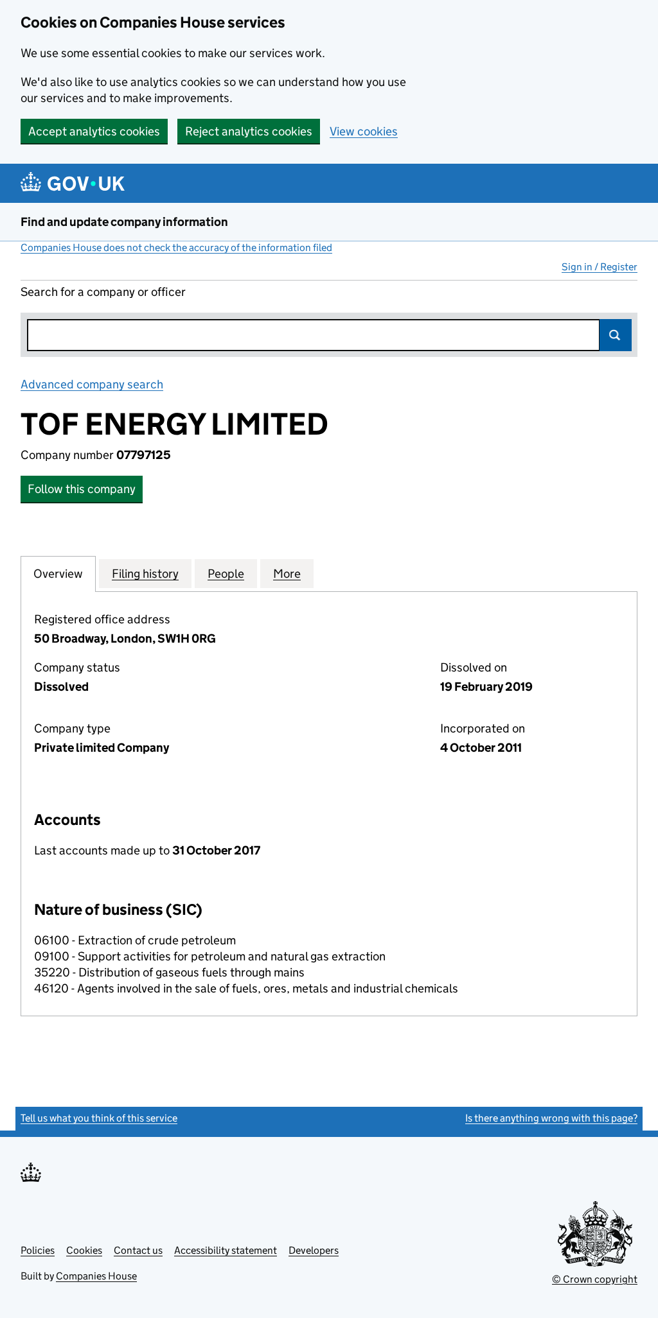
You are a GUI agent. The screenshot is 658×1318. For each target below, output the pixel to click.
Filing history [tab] (145, 573)
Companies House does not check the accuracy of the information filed (176, 247)
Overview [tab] (58, 573)
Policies (38, 1250)
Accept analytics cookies (94, 131)
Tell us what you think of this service (99, 1118)
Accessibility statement (225, 1250)
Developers (314, 1250)
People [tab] (226, 573)
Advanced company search (92, 384)
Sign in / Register (599, 267)
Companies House (96, 1276)
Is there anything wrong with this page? (551, 1118)
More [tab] (287, 573)
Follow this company (82, 488)
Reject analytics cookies (248, 131)
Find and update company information (124, 221)
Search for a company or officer (103, 291)
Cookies (84, 1250)
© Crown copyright (594, 1279)
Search (616, 335)
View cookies (364, 131)
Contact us (138, 1250)
